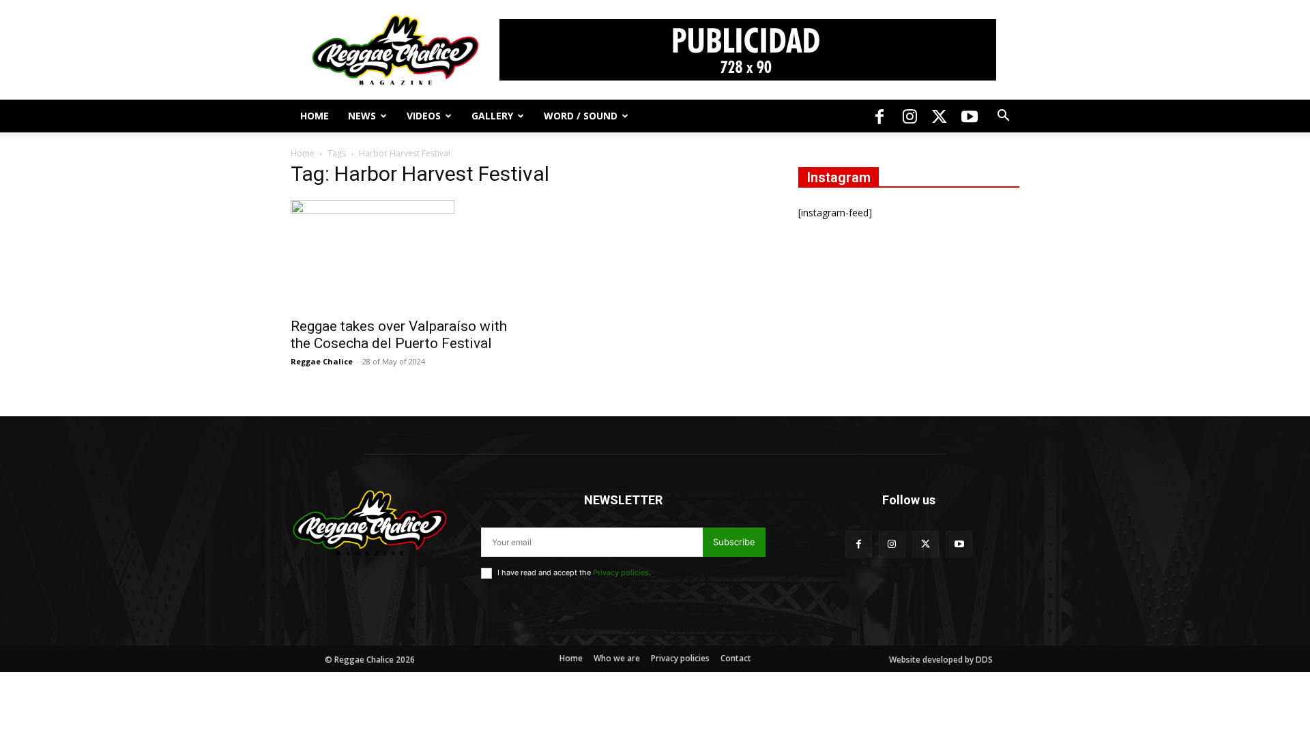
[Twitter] (939, 116)
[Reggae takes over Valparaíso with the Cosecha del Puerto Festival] (401, 254)
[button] (1003, 117)
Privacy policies (621, 572)
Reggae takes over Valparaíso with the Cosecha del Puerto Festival (399, 334)
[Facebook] (879, 116)
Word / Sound (580, 115)
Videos (424, 115)
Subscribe (734, 541)
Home (314, 115)
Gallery (492, 115)
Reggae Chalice (322, 361)
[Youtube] (969, 116)
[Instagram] (909, 116)
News (362, 115)
